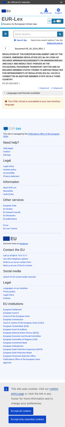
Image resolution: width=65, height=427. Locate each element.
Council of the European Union (16, 316)
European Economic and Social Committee (22, 336)
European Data (9, 205)
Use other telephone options (15, 259)
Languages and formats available (23, 93)
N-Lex (5, 225)
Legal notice (8, 166)
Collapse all (57, 88)
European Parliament (12, 309)
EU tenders (8, 209)
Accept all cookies (21, 411)
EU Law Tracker (10, 228)
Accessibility (9, 173)
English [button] (58, 13)
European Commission (13, 319)
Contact (6, 151)
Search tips (21, 40)
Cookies (6, 298)
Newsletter (8, 191)
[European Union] (9, 238)
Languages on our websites (15, 288)
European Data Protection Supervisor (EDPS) (23, 349)
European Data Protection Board (17, 352)
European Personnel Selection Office (19, 356)
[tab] (33, 93)
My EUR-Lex (46, 13)
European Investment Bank (15, 343)
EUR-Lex (12, 19)
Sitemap (7, 155)
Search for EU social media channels (19, 277)
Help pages (8, 148)
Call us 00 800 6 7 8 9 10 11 (15, 255)
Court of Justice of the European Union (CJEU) (23, 323)
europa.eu (23, 243)
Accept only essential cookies (27, 419)
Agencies (7, 362)
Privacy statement (11, 176)
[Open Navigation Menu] (5, 34)
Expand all (44, 88)
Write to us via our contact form (17, 262)
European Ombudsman (13, 346)
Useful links (8, 194)
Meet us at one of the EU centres (17, 265)
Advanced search (55, 43)
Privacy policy (9, 291)
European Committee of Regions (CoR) (20, 339)
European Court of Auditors (15, 329)
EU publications (10, 219)
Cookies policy (9, 169)
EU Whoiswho (9, 215)
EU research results (12, 212)
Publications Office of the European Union (21, 359)
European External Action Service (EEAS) (21, 333)
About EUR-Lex (9, 187)
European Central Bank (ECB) (16, 326)
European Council (11, 313)
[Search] (60, 34)
